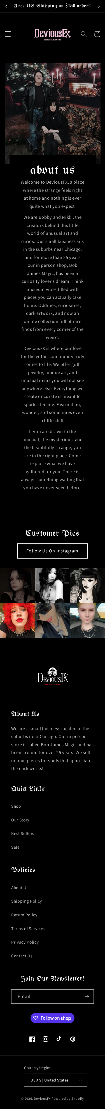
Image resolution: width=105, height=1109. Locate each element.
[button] (7, 34)
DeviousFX (42, 1098)
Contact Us (21, 955)
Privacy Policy (25, 942)
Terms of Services (28, 928)
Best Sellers (22, 833)
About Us (19, 887)
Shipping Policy (26, 901)
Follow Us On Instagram (52, 551)
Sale (15, 847)
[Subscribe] (87, 996)
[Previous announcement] (6, 6)
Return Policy (24, 914)
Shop (16, 806)
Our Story (20, 820)
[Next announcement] (99, 6)
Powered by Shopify (68, 1098)
